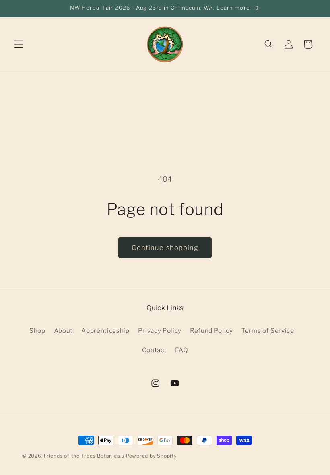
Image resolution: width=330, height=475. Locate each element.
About (63, 331)
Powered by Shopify (151, 456)
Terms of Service (267, 331)
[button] (18, 44)
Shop (37, 331)
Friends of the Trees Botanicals (84, 456)
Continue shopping (165, 248)
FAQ (181, 350)
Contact (154, 350)
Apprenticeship (105, 331)
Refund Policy (211, 331)
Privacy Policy (160, 331)
